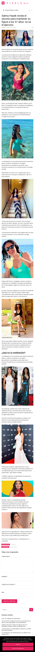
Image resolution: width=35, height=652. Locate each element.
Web (3, 592)
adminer (3, 27)
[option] (18, 10)
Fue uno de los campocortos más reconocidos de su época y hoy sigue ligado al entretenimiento (16, 621)
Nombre (5, 576)
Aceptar (18, 644)
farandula (13, 544)
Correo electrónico (8, 584)
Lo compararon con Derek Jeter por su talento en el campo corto (16, 633)
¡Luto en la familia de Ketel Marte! (14, 10)
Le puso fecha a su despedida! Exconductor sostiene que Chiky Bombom (16, 629)
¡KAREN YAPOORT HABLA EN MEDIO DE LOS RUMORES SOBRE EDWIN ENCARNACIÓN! (14, 625)
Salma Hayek (14, 547)
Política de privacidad (18, 648)
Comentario (6, 556)
